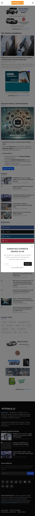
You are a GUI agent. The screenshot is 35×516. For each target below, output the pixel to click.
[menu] (2, 3)
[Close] (32, 246)
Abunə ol (28, 264)
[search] (33, 3)
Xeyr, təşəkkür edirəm (17, 267)
